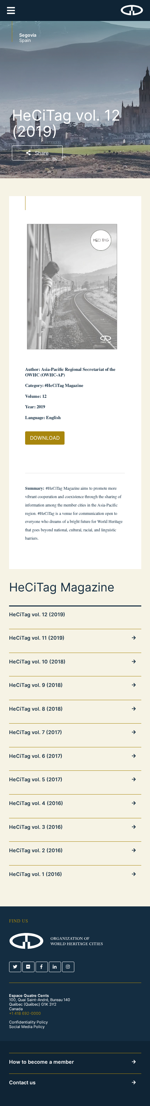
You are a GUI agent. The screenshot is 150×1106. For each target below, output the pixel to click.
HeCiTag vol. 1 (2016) (35, 874)
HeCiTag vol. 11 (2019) (37, 638)
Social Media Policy (27, 1027)
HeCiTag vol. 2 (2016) (36, 850)
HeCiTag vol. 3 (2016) (36, 827)
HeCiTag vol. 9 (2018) (36, 685)
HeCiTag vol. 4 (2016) (36, 803)
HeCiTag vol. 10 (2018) (37, 662)
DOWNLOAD (45, 438)
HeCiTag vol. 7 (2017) (35, 732)
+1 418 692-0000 (25, 1013)
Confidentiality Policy (28, 1022)
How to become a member (41, 1062)
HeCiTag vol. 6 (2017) (35, 756)
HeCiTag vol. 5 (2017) (35, 779)
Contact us (22, 1082)
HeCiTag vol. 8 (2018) (36, 709)
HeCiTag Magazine (61, 587)
